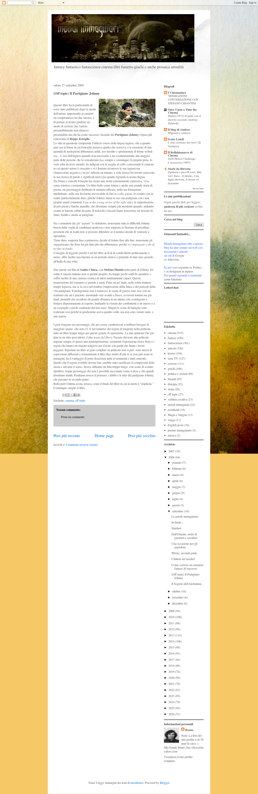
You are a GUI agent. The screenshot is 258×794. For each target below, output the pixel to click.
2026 (171, 714)
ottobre (176, 591)
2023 (171, 696)
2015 (171, 647)
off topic (80, 400)
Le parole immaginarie (184, 516)
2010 (171, 617)
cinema (69, 400)
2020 (171, 678)
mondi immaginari (178, 405)
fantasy (172, 338)
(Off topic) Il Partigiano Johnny (185, 576)
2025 (171, 708)
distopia (172, 384)
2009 (171, 611)
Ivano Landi (176, 139)
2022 (171, 690)
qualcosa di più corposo (179, 206)
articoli (172, 348)
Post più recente (66, 435)
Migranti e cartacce (179, 133)
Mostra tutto (198, 188)
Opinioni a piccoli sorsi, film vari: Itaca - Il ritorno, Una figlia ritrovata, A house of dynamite (184, 177)
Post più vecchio (141, 435)
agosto (176, 505)
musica (172, 435)
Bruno (189, 730)
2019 (171, 672)
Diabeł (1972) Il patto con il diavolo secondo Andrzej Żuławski (184, 119)
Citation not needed (183, 559)
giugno (176, 493)
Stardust (176, 528)
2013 (171, 635)
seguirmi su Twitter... (190, 267)
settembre (178, 511)
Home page (104, 435)
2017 (171, 659)
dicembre (178, 603)
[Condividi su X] (71, 395)
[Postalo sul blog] (68, 395)
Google (179, 255)
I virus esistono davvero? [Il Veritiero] (184, 144)
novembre (178, 597)
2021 (171, 684)
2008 (171, 457)
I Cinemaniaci (177, 92)
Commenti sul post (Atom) (82, 444)
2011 (171, 623)
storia (171, 389)
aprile (175, 481)
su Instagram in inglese (179, 271)
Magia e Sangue (177, 415)
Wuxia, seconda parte (184, 553)
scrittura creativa (177, 399)
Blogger (164, 783)
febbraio (177, 468)
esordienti (173, 410)
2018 (171, 665)
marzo (176, 475)
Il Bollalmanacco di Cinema (180, 153)
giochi (171, 369)
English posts (176, 425)
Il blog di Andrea (179, 129)
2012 (171, 629)
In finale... (177, 522)
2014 (171, 641)
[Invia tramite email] (64, 395)
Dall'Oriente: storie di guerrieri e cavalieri (184, 536)
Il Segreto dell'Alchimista (186, 584)
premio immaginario (180, 430)
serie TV (173, 358)
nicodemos (137, 783)
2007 (171, 451)
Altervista (173, 259)
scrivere (172, 363)
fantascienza (175, 343)
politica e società (177, 374)
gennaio (177, 462)
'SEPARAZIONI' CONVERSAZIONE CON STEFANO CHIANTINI (183, 99)
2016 (171, 653)
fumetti (172, 379)
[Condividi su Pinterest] (78, 395)
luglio (176, 499)
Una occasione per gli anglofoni (184, 545)
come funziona (173, 279)
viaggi (171, 420)
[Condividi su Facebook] (75, 395)
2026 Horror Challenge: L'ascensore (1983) (182, 160)
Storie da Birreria (179, 168)
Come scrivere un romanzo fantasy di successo (187, 566)
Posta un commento (72, 417)
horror (171, 353)
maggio (177, 487)
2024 (171, 702)
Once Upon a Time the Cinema (182, 111)
